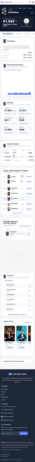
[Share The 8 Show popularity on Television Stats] (32, 12)
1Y (17, 69)
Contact (3, 399)
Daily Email (4, 389)
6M (14, 69)
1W (5, 69)
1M (8, 69)
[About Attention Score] (31, 26)
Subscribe (24, 433)
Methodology (5, 397)
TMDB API (17, 449)
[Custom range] (19, 70)
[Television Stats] (6, 2)
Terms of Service (5, 454)
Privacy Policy (4, 456)
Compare (3, 392)
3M (11, 69)
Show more (6, 49)
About (2, 394)
